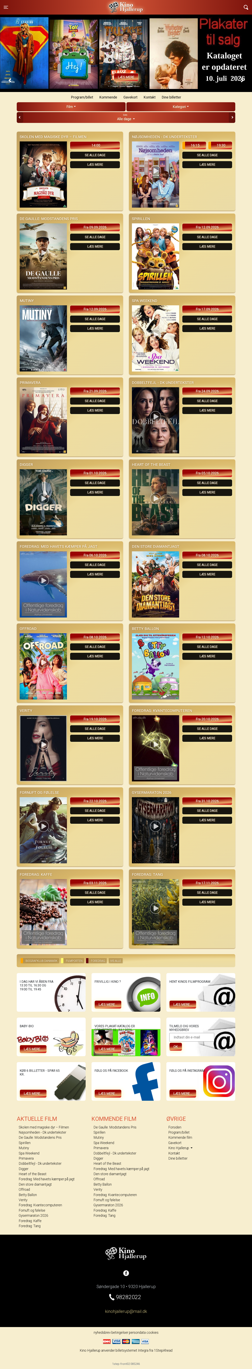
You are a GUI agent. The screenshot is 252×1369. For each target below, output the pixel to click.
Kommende (108, 97)
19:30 (221, 145)
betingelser (119, 1333)
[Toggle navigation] (246, 7)
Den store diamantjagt (35, 1184)
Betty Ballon (28, 1195)
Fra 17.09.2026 (207, 309)
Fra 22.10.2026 (95, 801)
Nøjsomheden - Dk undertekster (42, 1132)
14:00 (96, 145)
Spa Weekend (29, 1153)
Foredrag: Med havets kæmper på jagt (47, 1179)
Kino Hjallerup (63, 4)
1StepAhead (163, 1350)
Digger (23, 1169)
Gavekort (130, 97)
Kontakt (150, 97)
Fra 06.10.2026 (95, 555)
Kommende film (180, 1138)
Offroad (24, 1190)
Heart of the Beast (32, 1174)
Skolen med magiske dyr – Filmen (44, 1127)
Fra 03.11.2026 (95, 883)
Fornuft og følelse (32, 1210)
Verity (23, 1200)
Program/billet (82, 97)
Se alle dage (95, 155)
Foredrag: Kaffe (30, 1221)
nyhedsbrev (102, 1333)
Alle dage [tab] (124, 117)
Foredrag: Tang (30, 1226)
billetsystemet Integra (132, 1350)
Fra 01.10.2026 (95, 473)
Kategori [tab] (179, 107)
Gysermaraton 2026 (33, 1216)
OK (175, 1047)
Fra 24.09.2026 (207, 391)
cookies (152, 1333)
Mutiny (24, 1148)
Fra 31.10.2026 (207, 801)
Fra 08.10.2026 (207, 555)
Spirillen (25, 1143)
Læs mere (95, 164)
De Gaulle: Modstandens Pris (40, 1138)
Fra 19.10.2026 (95, 719)
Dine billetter (171, 97)
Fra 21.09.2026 (95, 391)
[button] (10, 80)
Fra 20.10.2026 (207, 719)
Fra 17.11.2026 (207, 883)
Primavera (26, 1158)
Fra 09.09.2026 (95, 227)
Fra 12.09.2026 (207, 227)
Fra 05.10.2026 (207, 473)
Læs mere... (108, 1005)
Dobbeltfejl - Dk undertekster (40, 1164)
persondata (137, 1333)
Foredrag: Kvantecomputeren (40, 1205)
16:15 (195, 145)
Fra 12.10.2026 (207, 637)
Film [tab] (70, 107)
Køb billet (126, 77)
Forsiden (174, 1127)
